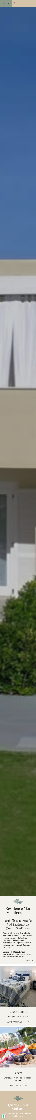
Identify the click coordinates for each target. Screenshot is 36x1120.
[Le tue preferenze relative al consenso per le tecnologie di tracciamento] (3, 1116)
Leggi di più (29, 960)
